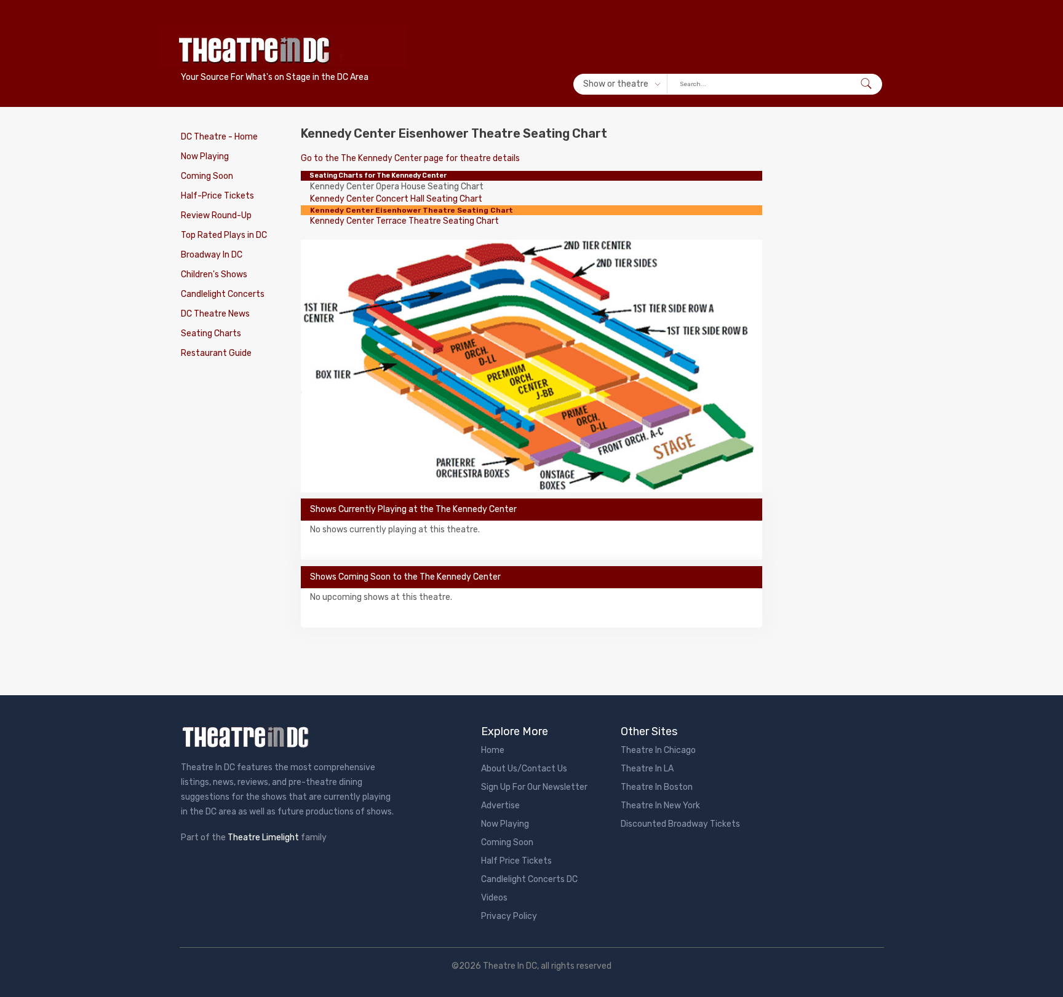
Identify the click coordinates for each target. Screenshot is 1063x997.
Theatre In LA (647, 768)
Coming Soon (207, 176)
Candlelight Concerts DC (529, 879)
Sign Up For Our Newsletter (534, 787)
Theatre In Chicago (658, 750)
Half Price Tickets (516, 861)
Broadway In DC (211, 255)
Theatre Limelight (263, 837)
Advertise (500, 805)
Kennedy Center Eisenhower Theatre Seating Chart (411, 210)
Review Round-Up (216, 215)
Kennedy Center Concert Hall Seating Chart (396, 199)
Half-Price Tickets (217, 196)
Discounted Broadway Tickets (680, 824)
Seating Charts (211, 333)
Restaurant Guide (216, 353)
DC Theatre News (215, 314)
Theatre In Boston (657, 787)
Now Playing (205, 156)
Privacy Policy (509, 916)
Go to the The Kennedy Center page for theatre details (410, 158)
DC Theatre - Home (219, 137)
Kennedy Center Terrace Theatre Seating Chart (404, 221)
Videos (494, 898)
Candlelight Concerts (223, 294)
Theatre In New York (660, 805)
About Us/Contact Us (524, 768)
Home (492, 750)
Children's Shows (214, 274)
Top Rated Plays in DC (224, 235)
